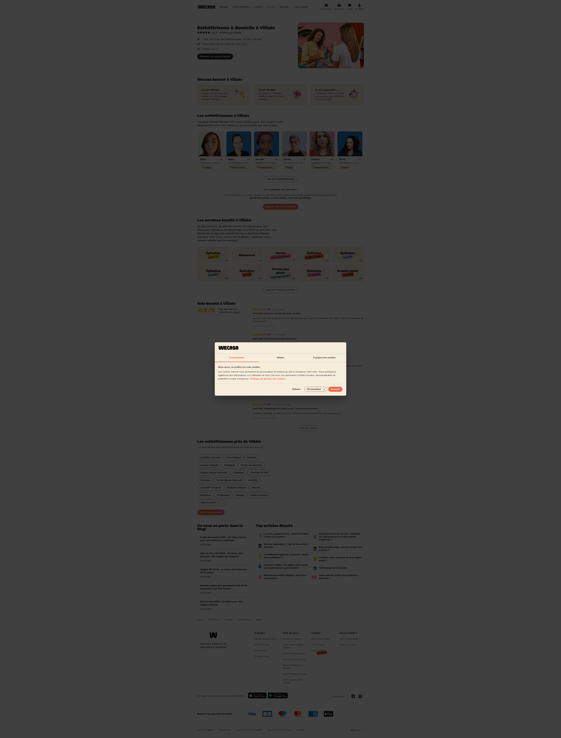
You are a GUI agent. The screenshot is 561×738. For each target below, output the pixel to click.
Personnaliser (314, 389)
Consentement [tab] (236, 357)
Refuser (296, 389)
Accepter (335, 389)
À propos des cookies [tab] (324, 357)
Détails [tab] (280, 357)
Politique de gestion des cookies (267, 378)
